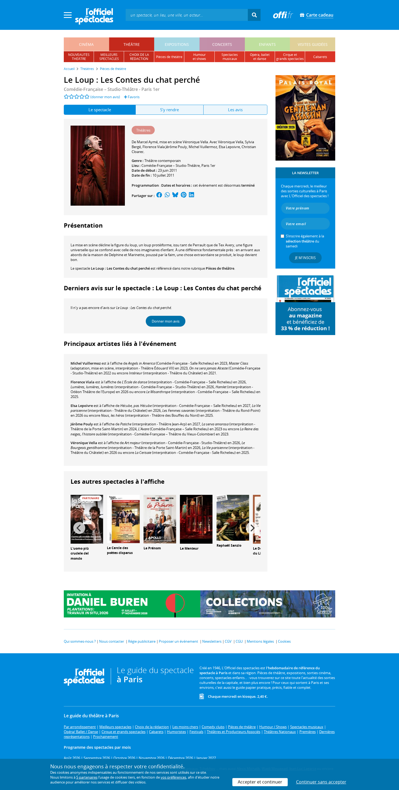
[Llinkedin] (191, 195)
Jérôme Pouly (82, 424)
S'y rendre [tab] (169, 109)
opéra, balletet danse (260, 56)
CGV (228, 641)
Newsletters (211, 641)
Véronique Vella (84, 442)
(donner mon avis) (105, 96)
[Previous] (79, 528)
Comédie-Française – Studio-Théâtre (170, 165)
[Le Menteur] (196, 518)
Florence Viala (82, 382)
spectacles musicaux (229, 56)
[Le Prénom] (160, 518)
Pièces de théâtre (220, 268)
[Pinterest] (183, 195)
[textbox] (187, 15)
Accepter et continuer (260, 782)
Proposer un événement (178, 641)
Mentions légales (260, 641)
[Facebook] (159, 195)
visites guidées (313, 44)
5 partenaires (86, 777)
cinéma (86, 44)
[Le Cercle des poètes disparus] (123, 518)
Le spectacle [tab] (99, 109)
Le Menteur (189, 548)
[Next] (252, 528)
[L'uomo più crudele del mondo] (87, 518)
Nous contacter (111, 641)
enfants (267, 44)
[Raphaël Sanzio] (233, 517)
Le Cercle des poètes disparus (120, 550)
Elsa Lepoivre (82, 405)
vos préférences (173, 777)
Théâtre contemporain (162, 160)
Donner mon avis (165, 321)
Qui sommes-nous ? (80, 641)
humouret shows (199, 56)
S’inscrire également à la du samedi (305, 241)
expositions (177, 44)
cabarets (320, 57)
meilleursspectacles (109, 56)
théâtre (131, 44)
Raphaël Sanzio (229, 545)
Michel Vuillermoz (86, 363)
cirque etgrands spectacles (290, 56)
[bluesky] (175, 195)
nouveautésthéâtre (79, 56)
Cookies (284, 641)
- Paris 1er (112, 89)
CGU (239, 641)
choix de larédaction (139, 56)
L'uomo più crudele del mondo (80, 553)
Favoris (133, 96)
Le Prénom (152, 548)
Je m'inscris (305, 257)
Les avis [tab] (235, 109)
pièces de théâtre (169, 57)
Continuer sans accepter (321, 782)
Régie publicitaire (142, 641)
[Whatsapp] (167, 195)
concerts (222, 44)
